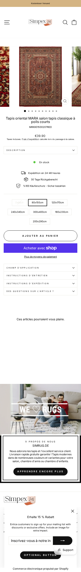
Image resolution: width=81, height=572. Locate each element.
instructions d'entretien (27, 275)
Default (19, 202)
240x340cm (18, 211)
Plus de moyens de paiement (40, 256)
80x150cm (37, 202)
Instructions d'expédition (27, 283)
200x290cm (40, 221)
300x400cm (40, 211)
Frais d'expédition (30, 139)
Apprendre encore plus (40, 471)
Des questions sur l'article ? (30, 291)
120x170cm (58, 202)
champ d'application (22, 268)
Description (15, 150)
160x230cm (61, 211)
